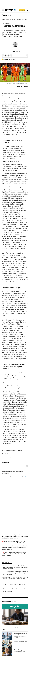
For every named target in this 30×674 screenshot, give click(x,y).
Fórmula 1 (24, 19)
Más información (5, 473)
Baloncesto (9, 19)
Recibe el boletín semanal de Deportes (13, 450)
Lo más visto (5, 562)
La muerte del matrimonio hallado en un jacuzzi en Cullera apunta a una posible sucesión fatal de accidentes (15, 584)
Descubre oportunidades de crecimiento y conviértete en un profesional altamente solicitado (20, 635)
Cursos (15, 606)
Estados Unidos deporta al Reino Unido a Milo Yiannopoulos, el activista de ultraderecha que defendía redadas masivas (15, 536)
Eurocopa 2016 (5, 23)
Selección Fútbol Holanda (16, 466)
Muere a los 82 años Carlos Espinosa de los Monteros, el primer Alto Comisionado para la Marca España (15, 554)
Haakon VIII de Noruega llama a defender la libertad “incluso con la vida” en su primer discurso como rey (15, 547)
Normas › (26, 458)
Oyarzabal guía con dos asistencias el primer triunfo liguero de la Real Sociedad (13, 542)
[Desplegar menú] (3, 10)
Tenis (14, 19)
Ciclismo (19, 19)
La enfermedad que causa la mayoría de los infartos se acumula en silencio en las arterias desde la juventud (15, 579)
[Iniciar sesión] (27, 10)
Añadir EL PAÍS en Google (9, 59)
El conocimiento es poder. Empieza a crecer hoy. (15, 628)
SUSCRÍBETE (22, 10)
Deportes (6, 15)
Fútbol (3, 19)
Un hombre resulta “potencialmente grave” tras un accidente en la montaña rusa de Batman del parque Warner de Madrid (15, 590)
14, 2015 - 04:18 (15, 51)
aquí (24, 476)
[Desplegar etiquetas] (27, 466)
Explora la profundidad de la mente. (20, 642)
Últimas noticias (6, 532)
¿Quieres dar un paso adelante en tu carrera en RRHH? (21, 650)
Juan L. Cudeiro (15, 49)
